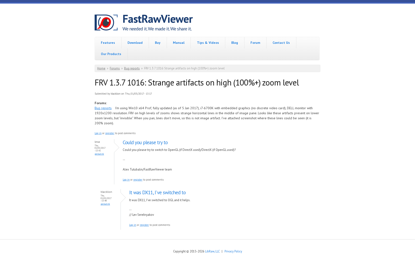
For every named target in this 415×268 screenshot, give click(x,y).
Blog (234, 42)
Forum (255, 42)
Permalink (99, 154)
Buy (157, 42)
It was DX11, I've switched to (157, 192)
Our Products (111, 54)
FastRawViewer (157, 18)
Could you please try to (145, 142)
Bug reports (132, 68)
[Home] (108, 23)
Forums (115, 68)
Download (135, 42)
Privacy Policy (233, 251)
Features (108, 42)
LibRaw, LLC (212, 251)
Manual (178, 42)
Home (101, 68)
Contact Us (281, 42)
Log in (98, 133)
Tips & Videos (208, 42)
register (109, 133)
